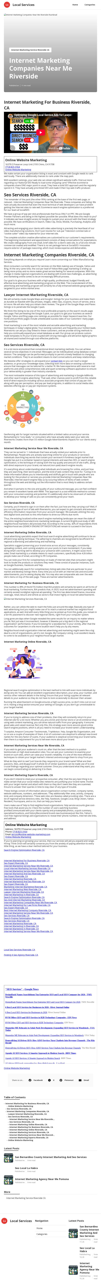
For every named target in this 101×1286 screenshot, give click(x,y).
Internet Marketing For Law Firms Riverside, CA (27, 905)
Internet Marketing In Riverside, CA (21, 894)
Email (86, 1080)
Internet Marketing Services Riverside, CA (29, 1132)
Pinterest (69, 1080)
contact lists (56, 361)
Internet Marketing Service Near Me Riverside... (32, 1119)
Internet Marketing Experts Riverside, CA (28, 1137)
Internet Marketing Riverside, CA (20, 878)
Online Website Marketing (18, 169)
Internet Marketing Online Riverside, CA (28, 1124)
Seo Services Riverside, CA (16, 915)
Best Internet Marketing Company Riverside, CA (27, 910)
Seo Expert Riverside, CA (16, 863)
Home (75, 4)
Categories (90, 4)
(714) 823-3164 (12, 167)
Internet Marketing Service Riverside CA (30, 50)
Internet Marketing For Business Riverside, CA (26, 860)
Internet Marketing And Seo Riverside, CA (24, 873)
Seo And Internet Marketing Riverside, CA (24, 899)
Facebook (38, 1080)
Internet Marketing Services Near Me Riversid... (31, 1135)
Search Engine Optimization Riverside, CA (24, 850)
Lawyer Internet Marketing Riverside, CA (24, 892)
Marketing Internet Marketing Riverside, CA (25, 886)
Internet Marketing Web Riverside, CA (22, 889)
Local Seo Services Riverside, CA (19, 949)
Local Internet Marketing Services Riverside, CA (27, 868)
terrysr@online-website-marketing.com (30, 834)
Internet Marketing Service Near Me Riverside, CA (28, 865)
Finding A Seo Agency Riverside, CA (21, 954)
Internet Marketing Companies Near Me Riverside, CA (30, 902)
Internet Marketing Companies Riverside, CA (28, 1111)
